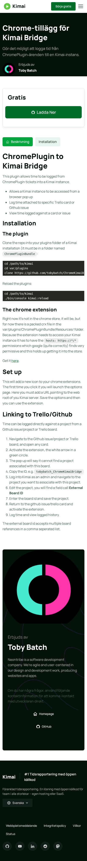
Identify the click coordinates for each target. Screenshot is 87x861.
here (15, 360)
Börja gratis (63, 6)
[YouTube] (19, 846)
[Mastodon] (58, 846)
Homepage (46, 714)
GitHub (46, 726)
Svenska (18, 803)
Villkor (77, 826)
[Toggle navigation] (80, 6)
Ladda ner (46, 112)
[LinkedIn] (32, 846)
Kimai (19, 6)
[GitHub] (7, 846)
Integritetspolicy (55, 826)
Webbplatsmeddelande (21, 826)
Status (10, 834)
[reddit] (45, 846)
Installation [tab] (48, 141)
